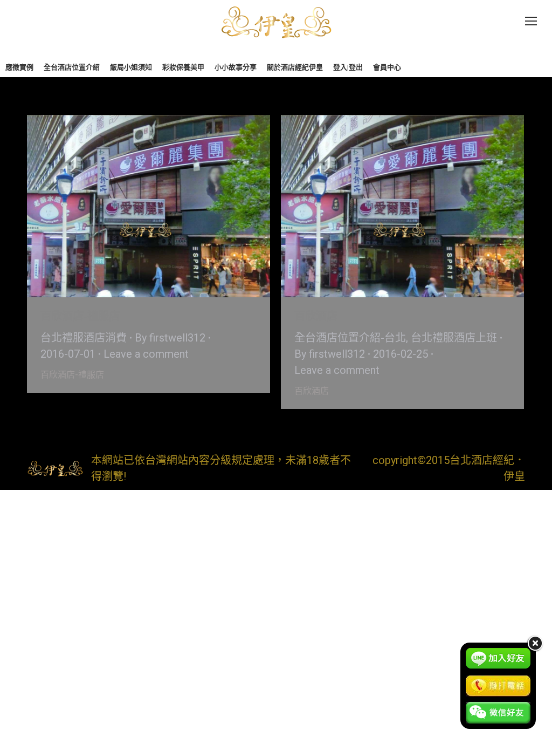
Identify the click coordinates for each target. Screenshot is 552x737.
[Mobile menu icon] (531, 21)
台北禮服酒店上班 (454, 337)
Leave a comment (146, 353)
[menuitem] (19, 67)
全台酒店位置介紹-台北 (350, 337)
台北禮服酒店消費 (83, 337)
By (170, 337)
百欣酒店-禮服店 (80, 316)
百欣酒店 (315, 316)
